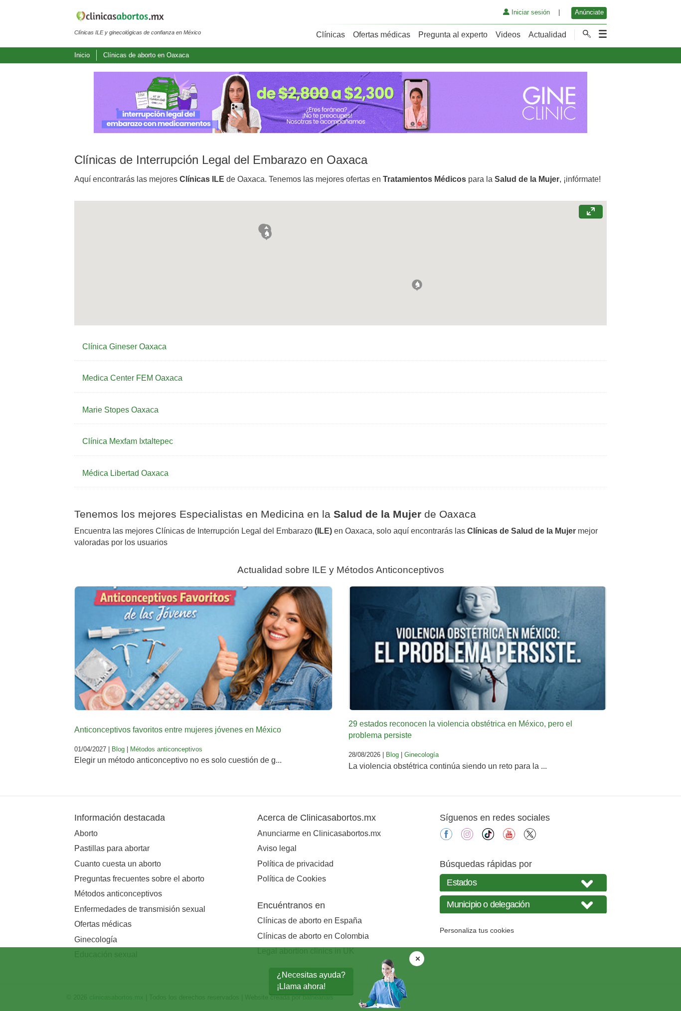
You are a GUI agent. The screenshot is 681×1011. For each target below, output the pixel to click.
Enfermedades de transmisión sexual (139, 909)
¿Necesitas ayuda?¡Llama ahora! (311, 980)
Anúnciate (589, 12)
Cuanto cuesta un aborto (117, 864)
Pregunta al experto (453, 34)
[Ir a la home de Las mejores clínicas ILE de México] (137, 18)
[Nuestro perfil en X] (529, 837)
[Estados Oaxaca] (523, 882)
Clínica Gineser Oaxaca (124, 346)
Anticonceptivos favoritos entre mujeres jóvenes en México (177, 729)
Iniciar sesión (530, 12)
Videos (508, 34)
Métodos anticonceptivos (166, 749)
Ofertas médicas (381, 34)
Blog (118, 749)
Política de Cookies (291, 878)
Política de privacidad (295, 864)
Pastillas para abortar (112, 848)
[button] (417, 284)
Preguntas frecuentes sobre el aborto (139, 878)
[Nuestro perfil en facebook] (446, 837)
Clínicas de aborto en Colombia (313, 936)
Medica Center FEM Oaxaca (132, 378)
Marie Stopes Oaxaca (120, 410)
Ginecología (421, 754)
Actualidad (547, 34)
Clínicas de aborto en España (309, 920)
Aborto (86, 833)
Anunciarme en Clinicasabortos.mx (319, 833)
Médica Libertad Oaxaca (125, 473)
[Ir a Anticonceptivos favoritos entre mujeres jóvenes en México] (203, 648)
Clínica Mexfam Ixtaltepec (127, 441)
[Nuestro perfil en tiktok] (488, 837)
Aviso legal (277, 848)
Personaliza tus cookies (477, 930)
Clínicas (330, 34)
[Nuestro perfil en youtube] (509, 837)
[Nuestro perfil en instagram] (467, 837)
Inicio (82, 55)
